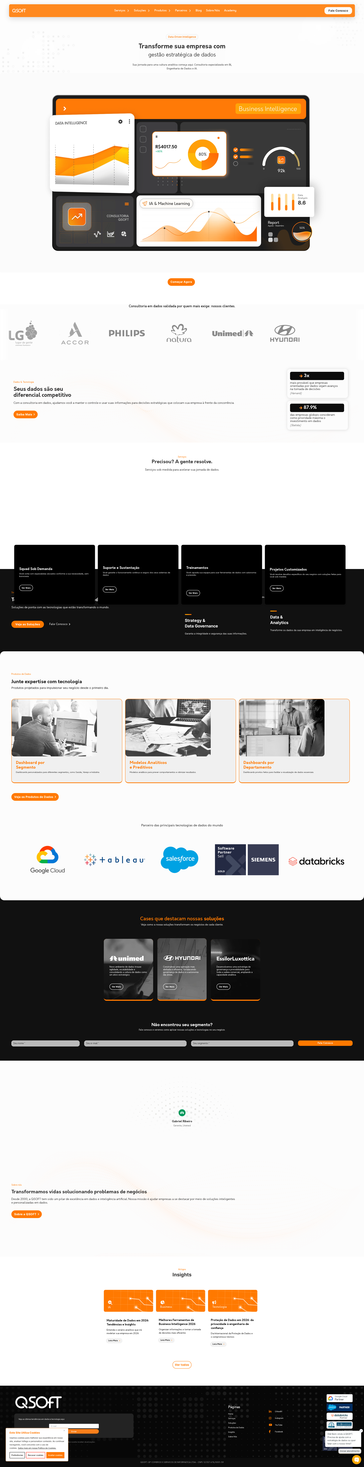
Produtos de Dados (236, 1428)
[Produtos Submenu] (169, 10)
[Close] (65, 1430)
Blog (199, 10)
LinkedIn (278, 1412)
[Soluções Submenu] (148, 10)
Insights (231, 1432)
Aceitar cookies (55, 1455)
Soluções (140, 10)
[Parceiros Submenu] (190, 10)
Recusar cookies (35, 1455)
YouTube (278, 1425)
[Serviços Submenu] (128, 10)
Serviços (119, 10)
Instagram (279, 1418)
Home (230, 1414)
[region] (37, 1444)
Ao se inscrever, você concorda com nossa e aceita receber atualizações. (55, 1445)
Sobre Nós (213, 10)
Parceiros (181, 10)
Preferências (17, 1455)
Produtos (160, 10)
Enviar (74, 1431)
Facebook (279, 1432)
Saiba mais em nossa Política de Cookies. (37, 1448)
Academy (230, 10)
